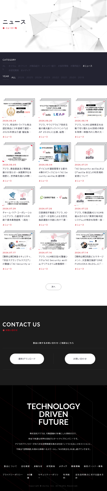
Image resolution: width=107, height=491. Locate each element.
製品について (10, 466)
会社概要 (25, 466)
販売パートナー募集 (93, 466)
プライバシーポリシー (14, 475)
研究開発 (50, 466)
